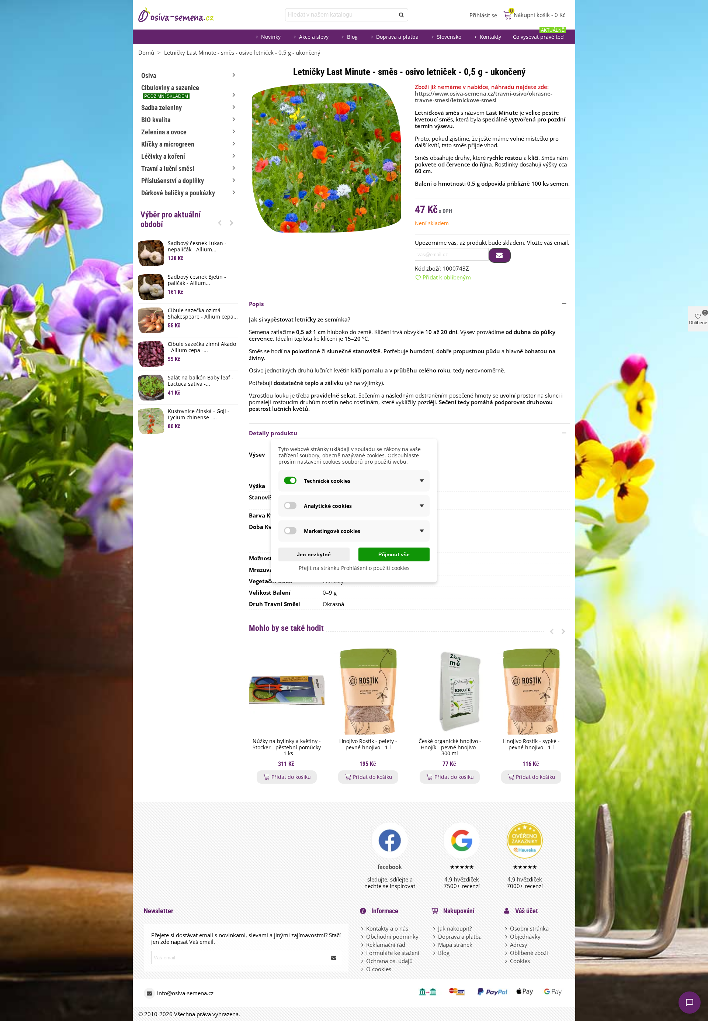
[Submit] (334, 957)
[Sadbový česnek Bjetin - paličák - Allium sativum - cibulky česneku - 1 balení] (151, 287)
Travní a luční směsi (167, 168)
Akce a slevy (314, 36)
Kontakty (490, 36)
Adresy (518, 944)
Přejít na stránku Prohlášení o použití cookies (354, 567)
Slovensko (449, 36)
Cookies (520, 961)
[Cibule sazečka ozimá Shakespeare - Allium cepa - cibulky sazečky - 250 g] (151, 320)
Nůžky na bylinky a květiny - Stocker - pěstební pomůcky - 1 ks (287, 747)
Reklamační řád (385, 944)
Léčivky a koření (163, 156)
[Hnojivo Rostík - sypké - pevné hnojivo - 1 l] (531, 692)
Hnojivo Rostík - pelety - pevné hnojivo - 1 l (368, 744)
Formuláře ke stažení (392, 952)
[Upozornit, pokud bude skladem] (500, 255)
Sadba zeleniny (161, 107)
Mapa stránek (455, 944)
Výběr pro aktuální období (170, 219)
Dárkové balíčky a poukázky (178, 193)
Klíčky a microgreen (167, 144)
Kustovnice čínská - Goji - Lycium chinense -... (198, 414)
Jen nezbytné (314, 554)
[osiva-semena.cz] (182, 14)
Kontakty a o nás (387, 928)
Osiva (148, 75)
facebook (390, 866)
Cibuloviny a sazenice (170, 91)
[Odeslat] (401, 14)
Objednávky (525, 936)
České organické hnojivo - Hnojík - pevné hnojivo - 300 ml (450, 747)
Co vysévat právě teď (539, 35)
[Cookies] (506, 961)
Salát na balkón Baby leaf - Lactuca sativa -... (200, 381)
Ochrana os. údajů (389, 961)
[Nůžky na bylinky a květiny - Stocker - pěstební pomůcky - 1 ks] (286, 692)
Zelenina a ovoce (164, 132)
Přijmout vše (394, 554)
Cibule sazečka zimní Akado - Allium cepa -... (202, 347)
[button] (219, 222)
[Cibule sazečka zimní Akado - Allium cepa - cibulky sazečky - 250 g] (151, 354)
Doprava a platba (397, 36)
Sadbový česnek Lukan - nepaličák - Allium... (197, 246)
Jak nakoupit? (455, 928)
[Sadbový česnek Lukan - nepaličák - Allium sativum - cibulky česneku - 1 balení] (151, 253)
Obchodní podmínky (392, 936)
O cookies (378, 969)
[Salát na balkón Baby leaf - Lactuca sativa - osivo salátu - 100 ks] (151, 388)
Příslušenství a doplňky (172, 181)
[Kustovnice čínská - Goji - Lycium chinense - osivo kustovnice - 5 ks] (151, 421)
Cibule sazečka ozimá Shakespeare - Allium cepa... (203, 313)
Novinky (271, 36)
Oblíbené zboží (529, 952)
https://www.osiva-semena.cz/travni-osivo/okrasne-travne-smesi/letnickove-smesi (483, 97)
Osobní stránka (529, 928)
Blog (352, 36)
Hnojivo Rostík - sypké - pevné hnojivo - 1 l (531, 744)
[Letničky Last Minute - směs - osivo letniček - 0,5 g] (326, 157)
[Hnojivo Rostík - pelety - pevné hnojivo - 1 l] (368, 692)
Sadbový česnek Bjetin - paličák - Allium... (197, 280)
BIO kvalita (155, 120)
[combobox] (340, 14)
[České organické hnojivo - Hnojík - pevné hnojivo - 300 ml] (449, 692)
